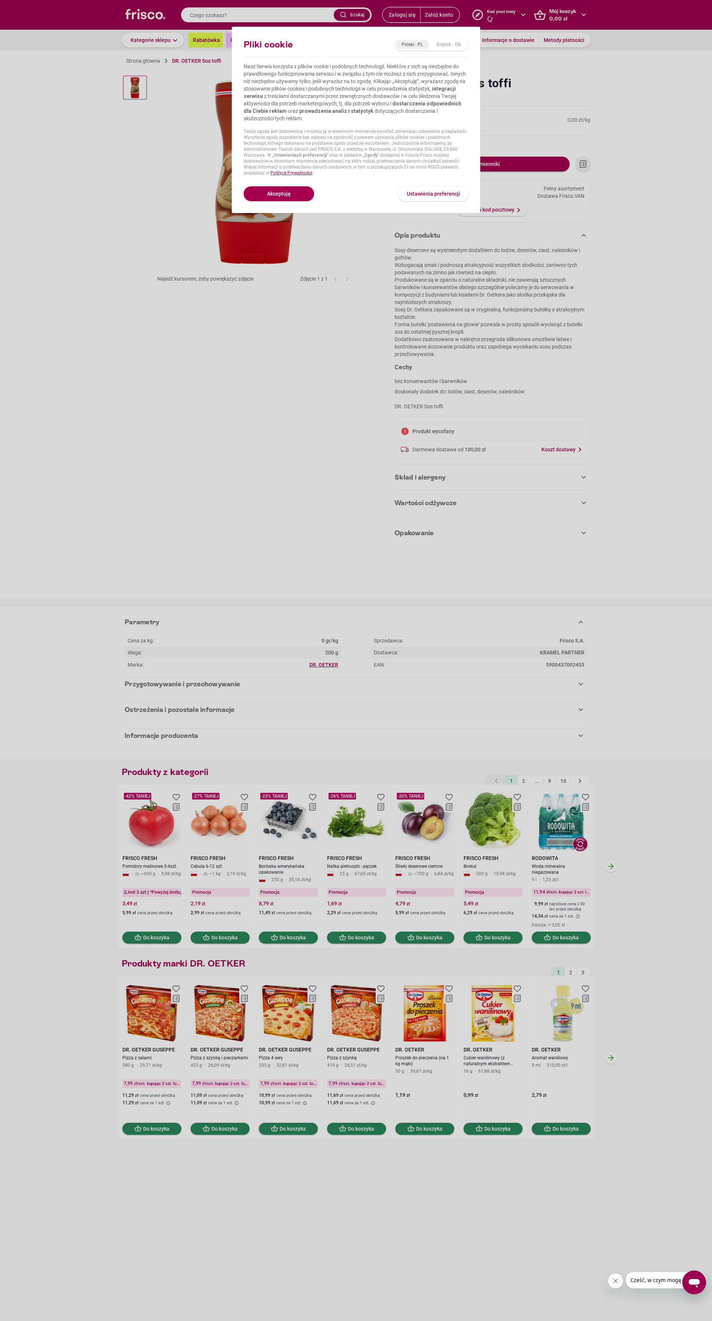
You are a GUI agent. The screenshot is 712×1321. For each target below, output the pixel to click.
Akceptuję (279, 194)
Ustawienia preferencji (433, 194)
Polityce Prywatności (291, 173)
